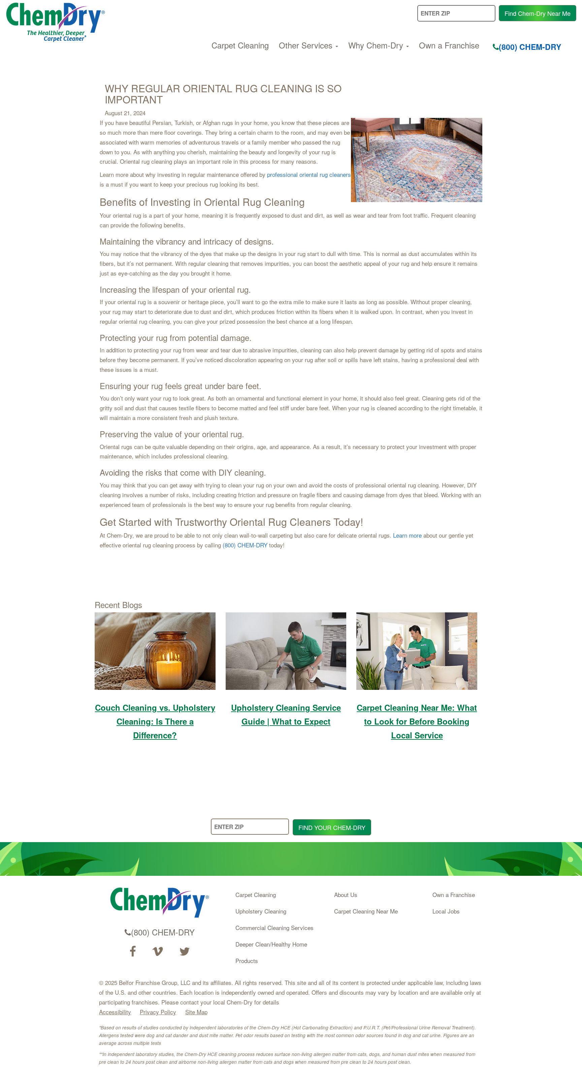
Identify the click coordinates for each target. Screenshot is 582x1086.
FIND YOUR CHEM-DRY (331, 827)
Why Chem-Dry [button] (377, 45)
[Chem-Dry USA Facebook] (132, 951)
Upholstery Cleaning (260, 911)
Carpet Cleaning (240, 45)
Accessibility (115, 1012)
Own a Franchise (449, 45)
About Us (345, 894)
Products (246, 960)
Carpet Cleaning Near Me (366, 911)
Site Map (196, 1012)
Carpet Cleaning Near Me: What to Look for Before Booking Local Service (417, 721)
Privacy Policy (158, 1012)
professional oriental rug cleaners (309, 174)
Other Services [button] (307, 45)
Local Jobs (446, 911)
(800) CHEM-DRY (530, 46)
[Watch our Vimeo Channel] (157, 951)
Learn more (407, 535)
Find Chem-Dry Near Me (538, 13)
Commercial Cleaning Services (274, 927)
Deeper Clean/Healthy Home (271, 944)
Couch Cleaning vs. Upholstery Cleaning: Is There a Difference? (155, 721)
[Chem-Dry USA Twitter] (184, 951)
